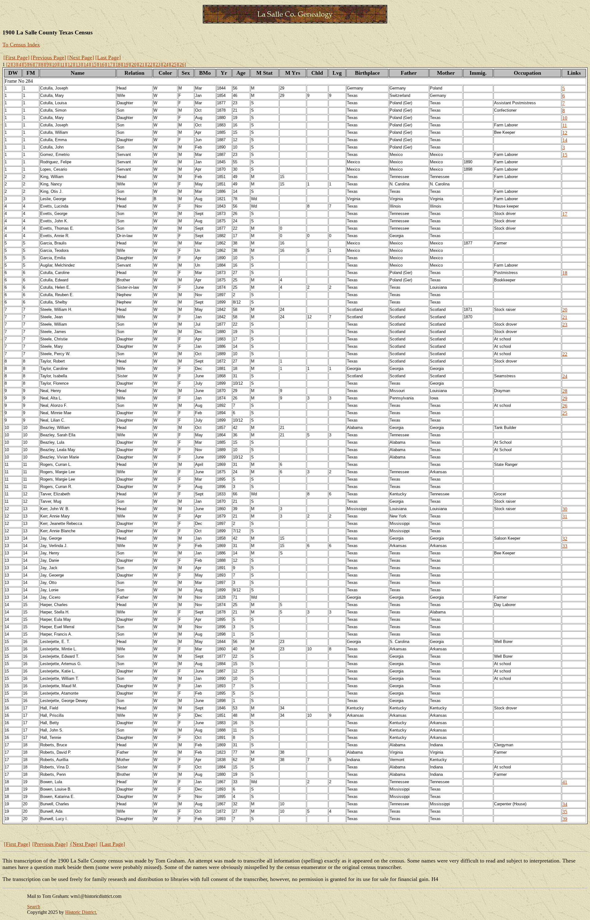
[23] (158, 64)
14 (564, 140)
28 (564, 391)
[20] (134, 64)
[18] (118, 64)
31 (564, 516)
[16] (102, 64)
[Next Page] (80, 57)
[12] (70, 64)
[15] (94, 64)
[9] (47, 64)
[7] (36, 64)
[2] (9, 64)
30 (564, 509)
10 (564, 118)
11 (564, 125)
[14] (86, 64)
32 (564, 538)
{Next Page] (83, 844)
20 (564, 309)
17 (564, 213)
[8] (42, 64)
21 (564, 317)
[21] (142, 64)
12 (564, 132)
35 (564, 811)
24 (564, 376)
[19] (126, 64)
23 (564, 324)
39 (564, 819)
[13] (78, 64)
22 (564, 354)
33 (564, 546)
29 (564, 398)
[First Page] (16, 57)
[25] (174, 64)
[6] (31, 64)
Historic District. (81, 912)
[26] (182, 64)
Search (33, 906)
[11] (62, 64)
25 (564, 413)
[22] (150, 64)
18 (564, 273)
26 (564, 405)
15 (564, 154)
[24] (166, 64)
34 (564, 804)
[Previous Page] (48, 57)
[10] (54, 64)
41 (564, 782)
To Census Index (21, 45)
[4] (20, 64)
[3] (14, 64)
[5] (25, 64)
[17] (110, 64)
